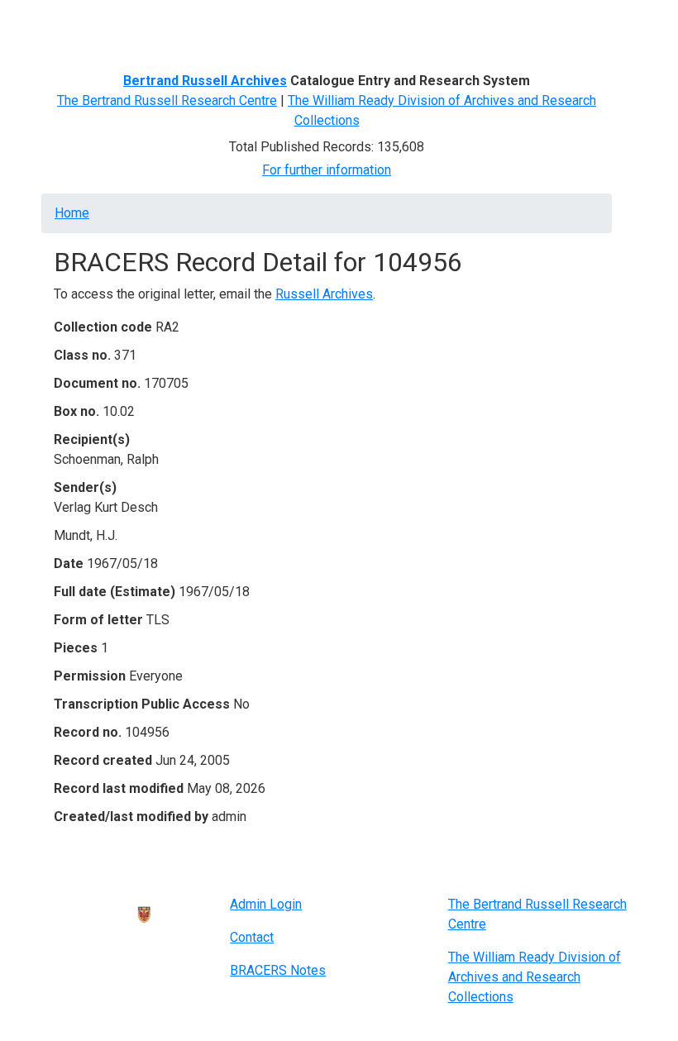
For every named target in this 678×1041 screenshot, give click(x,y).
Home (72, 213)
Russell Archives (324, 294)
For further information (326, 170)
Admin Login (266, 904)
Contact (252, 937)
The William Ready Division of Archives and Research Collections (534, 977)
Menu (72, 19)
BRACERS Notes (278, 970)
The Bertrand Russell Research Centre (167, 100)
